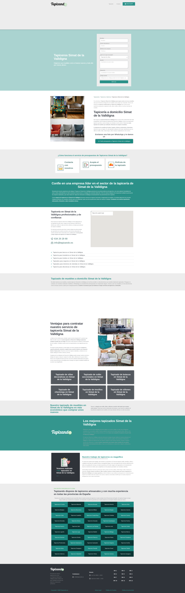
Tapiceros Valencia (106, 97)
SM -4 (115, 574)
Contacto (118, 3)
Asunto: (102, 60)
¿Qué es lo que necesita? (106, 54)
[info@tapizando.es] (73, 577)
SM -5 (123, 574)
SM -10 (115, 580)
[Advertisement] (93, 17)
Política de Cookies (111, 590)
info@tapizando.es (79, 577)
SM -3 (130, 570)
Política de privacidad (128, 590)
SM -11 (123, 580)
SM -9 (130, 577)
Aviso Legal (98, 590)
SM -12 (131, 580)
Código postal (103, 75)
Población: (102, 70)
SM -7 (115, 577)
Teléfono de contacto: (105, 48)
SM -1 (115, 570)
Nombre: (102, 38)
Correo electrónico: (105, 43)
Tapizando (111, 3)
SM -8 (123, 577)
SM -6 (130, 574)
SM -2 (123, 570)
